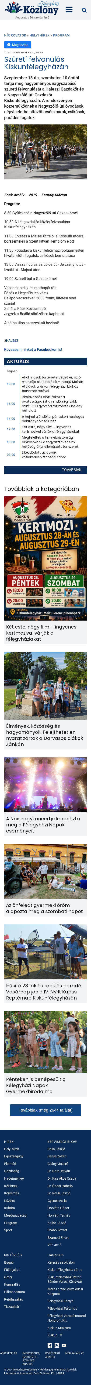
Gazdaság (11, 1171)
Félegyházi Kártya (61, 1301)
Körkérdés (11, 1193)
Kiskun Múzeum (59, 1328)
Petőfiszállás (13, 1299)
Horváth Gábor (58, 1208)
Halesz (12, 340)
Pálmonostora (14, 1292)
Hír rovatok (15, 35)
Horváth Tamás (59, 1215)
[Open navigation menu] (69, 10)
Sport (8, 1230)
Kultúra (9, 1208)
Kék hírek (10, 1186)
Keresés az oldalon (61, 1262)
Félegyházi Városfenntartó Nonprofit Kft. (67, 1318)
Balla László (56, 1149)
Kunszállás (12, 1284)
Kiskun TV (55, 1335)
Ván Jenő (54, 1245)
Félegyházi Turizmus (62, 1308)
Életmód (10, 1164)
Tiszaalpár (11, 1307)
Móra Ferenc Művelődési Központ (65, 1291)
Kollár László (57, 1223)
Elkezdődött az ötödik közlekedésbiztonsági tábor (44, 454)
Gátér (8, 1277)
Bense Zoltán (57, 1156)
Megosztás (20, 45)
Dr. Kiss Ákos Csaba (62, 1178)
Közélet (9, 1201)
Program (61, 35)
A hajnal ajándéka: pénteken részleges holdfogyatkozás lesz (53, 419)
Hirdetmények (14, 1178)
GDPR (60, 1373)
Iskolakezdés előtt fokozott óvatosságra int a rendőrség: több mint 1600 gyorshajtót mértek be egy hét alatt (52, 404)
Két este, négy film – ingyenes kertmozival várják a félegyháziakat (50, 429)
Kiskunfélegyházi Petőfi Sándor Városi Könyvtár (65, 1279)
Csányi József (58, 1164)
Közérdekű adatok (52, 1355)
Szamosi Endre (58, 1238)
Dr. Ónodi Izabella (60, 1186)
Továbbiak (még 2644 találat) (46, 1110)
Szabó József (57, 1230)
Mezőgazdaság (15, 1215)
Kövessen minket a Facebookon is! (33, 349)
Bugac (9, 1262)
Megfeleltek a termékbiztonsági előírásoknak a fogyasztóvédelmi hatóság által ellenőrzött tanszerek (50, 442)
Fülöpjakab (12, 1270)
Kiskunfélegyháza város (65, 1270)
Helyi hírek (40, 35)
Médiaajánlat (74, 1353)
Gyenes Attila (57, 1201)
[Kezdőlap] (32, 8)
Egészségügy (13, 1156)
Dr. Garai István (59, 1171)
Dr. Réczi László (59, 1193)
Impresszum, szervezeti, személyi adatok (31, 1359)
